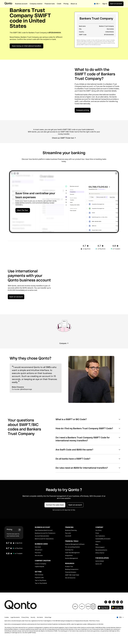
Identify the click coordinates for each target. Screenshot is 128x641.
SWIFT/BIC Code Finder (72, 575)
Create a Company (40, 563)
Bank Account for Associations (44, 539)
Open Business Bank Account (44, 530)
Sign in (104, 4)
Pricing (9, 529)
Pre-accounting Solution (72, 547)
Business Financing (71, 530)
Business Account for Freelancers (45, 533)
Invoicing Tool (69, 550)
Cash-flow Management (72, 552)
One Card (38, 547)
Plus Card (38, 552)
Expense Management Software (75, 544)
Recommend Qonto (101, 550)
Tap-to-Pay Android (41, 583)
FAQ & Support (100, 547)
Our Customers (100, 536)
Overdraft (68, 536)
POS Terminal (39, 575)
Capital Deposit (39, 566)
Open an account (116, 4)
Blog (96, 544)
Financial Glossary (70, 572)
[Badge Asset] (105, 602)
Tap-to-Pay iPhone (40, 580)
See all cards (39, 555)
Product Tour (69, 566)
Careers (97, 541)
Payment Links (39, 577)
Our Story (98, 530)
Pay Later (68, 533)
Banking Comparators (71, 569)
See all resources (70, 578)
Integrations (69, 555)
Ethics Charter (99, 553)
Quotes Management (71, 558)
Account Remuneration (42, 536)
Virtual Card (38, 550)
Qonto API (98, 564)
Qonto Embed (99, 561)
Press (97, 533)
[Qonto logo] (8, 3)
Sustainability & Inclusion (102, 539)
